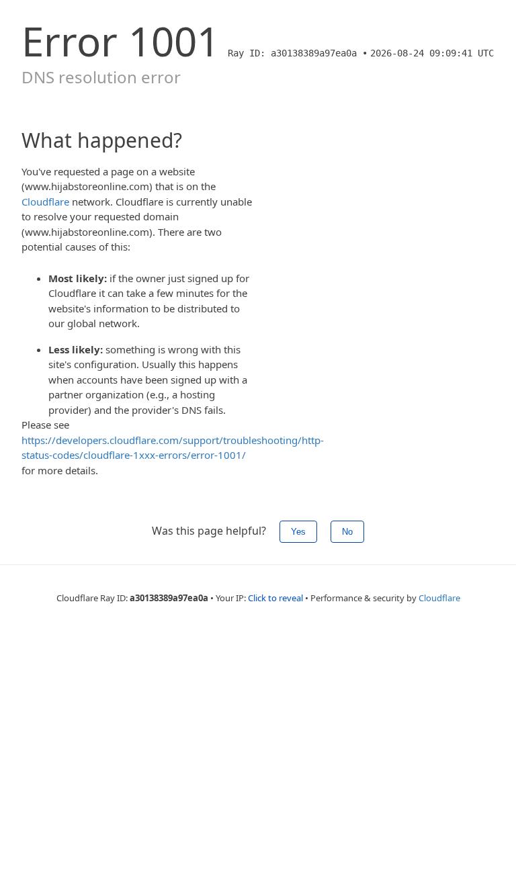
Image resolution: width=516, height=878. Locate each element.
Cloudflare (45, 201)
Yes (298, 532)
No (347, 532)
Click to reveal (275, 598)
